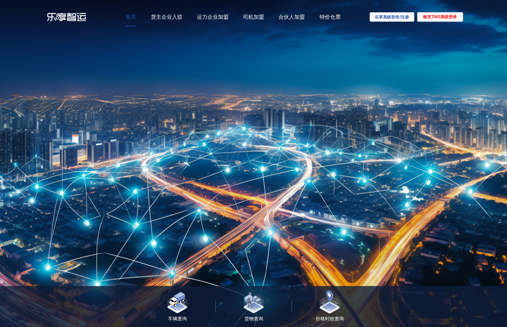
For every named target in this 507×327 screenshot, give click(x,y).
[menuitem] (131, 17)
